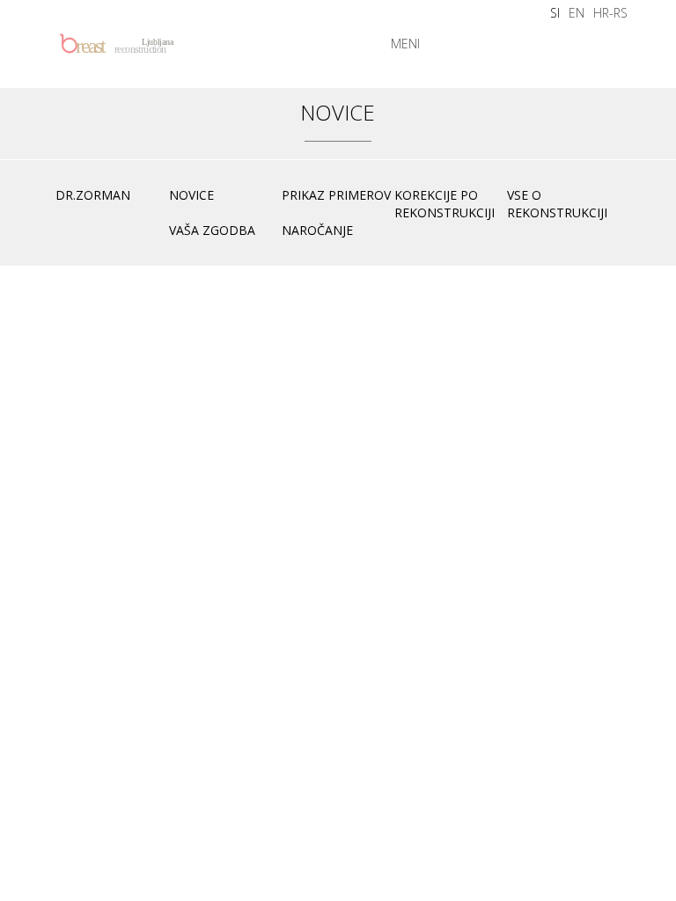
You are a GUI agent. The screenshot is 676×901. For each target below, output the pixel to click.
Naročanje (317, 230)
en (576, 12)
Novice (191, 195)
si (555, 12)
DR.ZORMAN (92, 195)
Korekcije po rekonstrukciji (444, 204)
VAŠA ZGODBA (212, 230)
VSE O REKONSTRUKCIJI (557, 204)
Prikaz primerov (336, 195)
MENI (405, 43)
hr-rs (610, 12)
